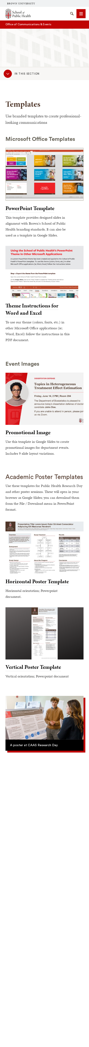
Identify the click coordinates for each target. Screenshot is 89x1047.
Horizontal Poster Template (37, 581)
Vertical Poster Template (33, 667)
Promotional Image (27, 432)
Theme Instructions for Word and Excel (31, 309)
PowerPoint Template (29, 208)
